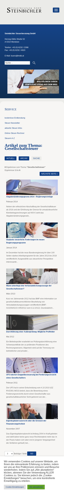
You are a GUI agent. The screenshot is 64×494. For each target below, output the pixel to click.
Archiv (23, 158)
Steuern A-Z (10, 138)
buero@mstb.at (17, 56)
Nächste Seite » (49, 174)
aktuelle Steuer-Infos (13, 128)
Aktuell (10, 158)
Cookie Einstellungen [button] (15, 487)
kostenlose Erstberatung (15, 118)
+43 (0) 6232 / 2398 (20, 47)
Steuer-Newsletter (12, 123)
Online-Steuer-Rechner (14, 133)
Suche (36, 158)
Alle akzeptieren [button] (36, 487)
